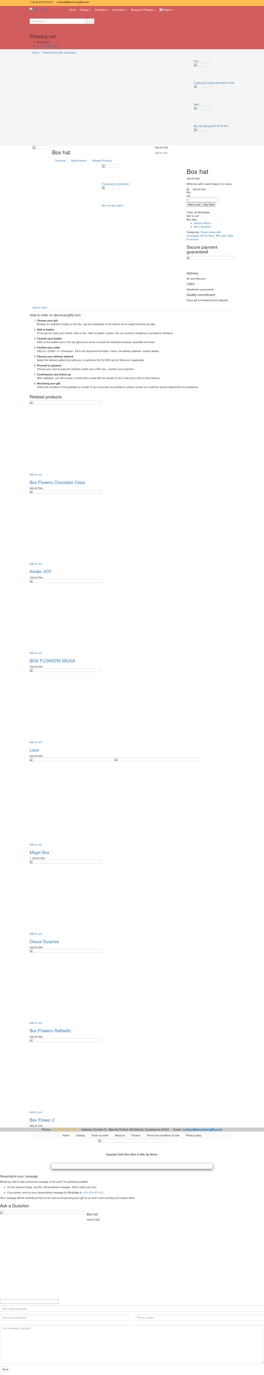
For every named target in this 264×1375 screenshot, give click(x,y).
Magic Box (39, 852)
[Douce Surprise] (65, 895)
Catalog (84, 10)
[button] (30, 28)
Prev (196, 61)
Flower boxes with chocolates (59, 52)
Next (196, 104)
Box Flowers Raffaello (50, 1030)
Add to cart (161, 153)
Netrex (153, 1154)
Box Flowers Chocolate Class (57, 482)
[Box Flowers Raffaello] (65, 984)
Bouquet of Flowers (142, 10)
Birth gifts (221, 235)
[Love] (65, 704)
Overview (60, 160)
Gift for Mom (207, 235)
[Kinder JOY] (65, 525)
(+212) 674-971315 (42, 2)
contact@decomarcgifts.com (73, 2)
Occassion (101, 10)
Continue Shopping (48, 45)
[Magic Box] (115, 800)
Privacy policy (193, 1135)
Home (72, 10)
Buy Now (209, 204)
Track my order (99, 1135)
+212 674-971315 (93, 1192)
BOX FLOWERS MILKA (52, 660)
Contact (135, 1135)
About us (120, 1135)
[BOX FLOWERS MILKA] (65, 614)
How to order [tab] (40, 307)
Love (34, 750)
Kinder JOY (40, 571)
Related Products (102, 160)
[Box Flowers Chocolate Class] (65, 436)
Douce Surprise (44, 941)
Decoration (119, 10)
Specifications (79, 160)
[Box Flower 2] (65, 1074)
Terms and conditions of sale (163, 1135)
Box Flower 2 (42, 1120)
